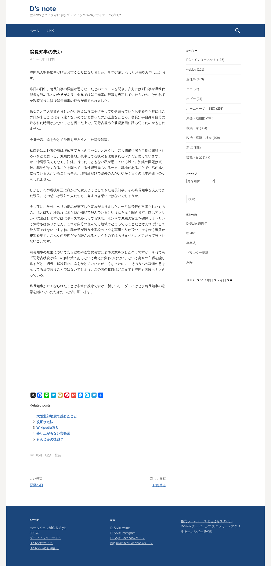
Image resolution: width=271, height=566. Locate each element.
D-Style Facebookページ (127, 538)
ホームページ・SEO (200, 108)
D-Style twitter (120, 528)
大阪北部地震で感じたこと (56, 416)
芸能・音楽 (194, 157)
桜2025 (191, 233)
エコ (189, 89)
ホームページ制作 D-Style (48, 528)
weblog (191, 69)
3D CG (34, 533)
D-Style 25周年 (196, 223)
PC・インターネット (201, 59)
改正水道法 (44, 422)
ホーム (34, 30)
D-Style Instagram (123, 533)
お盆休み (159, 485)
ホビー (191, 99)
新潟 (189, 147)
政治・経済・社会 (48, 455)
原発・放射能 (195, 118)
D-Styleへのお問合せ (44, 548)
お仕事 (191, 79)
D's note (43, 9)
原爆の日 (36, 485)
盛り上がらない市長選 (53, 433)
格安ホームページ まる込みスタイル (206, 521)
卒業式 (191, 243)
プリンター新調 (197, 252)
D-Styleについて (41, 543)
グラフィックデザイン (45, 538)
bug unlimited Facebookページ (131, 543)
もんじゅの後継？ (50, 439)
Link (50, 30)
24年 (189, 262)
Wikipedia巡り (47, 427)
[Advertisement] (98, 352)
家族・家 (192, 128)
